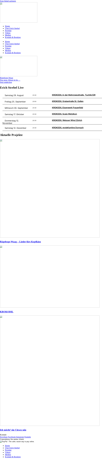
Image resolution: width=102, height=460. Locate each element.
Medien (8, 35)
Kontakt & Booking (13, 37)
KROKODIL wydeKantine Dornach (68, 127)
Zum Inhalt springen (8, 1)
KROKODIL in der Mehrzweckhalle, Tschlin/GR (73, 95)
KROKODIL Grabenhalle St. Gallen (67, 101)
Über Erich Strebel (12, 28)
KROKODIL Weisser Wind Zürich (67, 120)
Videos (7, 33)
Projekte (8, 31)
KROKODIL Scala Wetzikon (64, 114)
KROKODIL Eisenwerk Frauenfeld (67, 107)
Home (7, 26)
